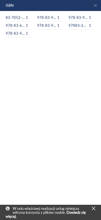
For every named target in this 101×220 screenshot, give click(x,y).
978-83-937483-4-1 (46, 17)
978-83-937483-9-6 (46, 25)
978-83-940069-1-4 (78, 17)
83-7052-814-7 (15, 17)
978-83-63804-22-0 (15, 25)
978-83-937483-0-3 (15, 33)
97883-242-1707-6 (78, 25)
